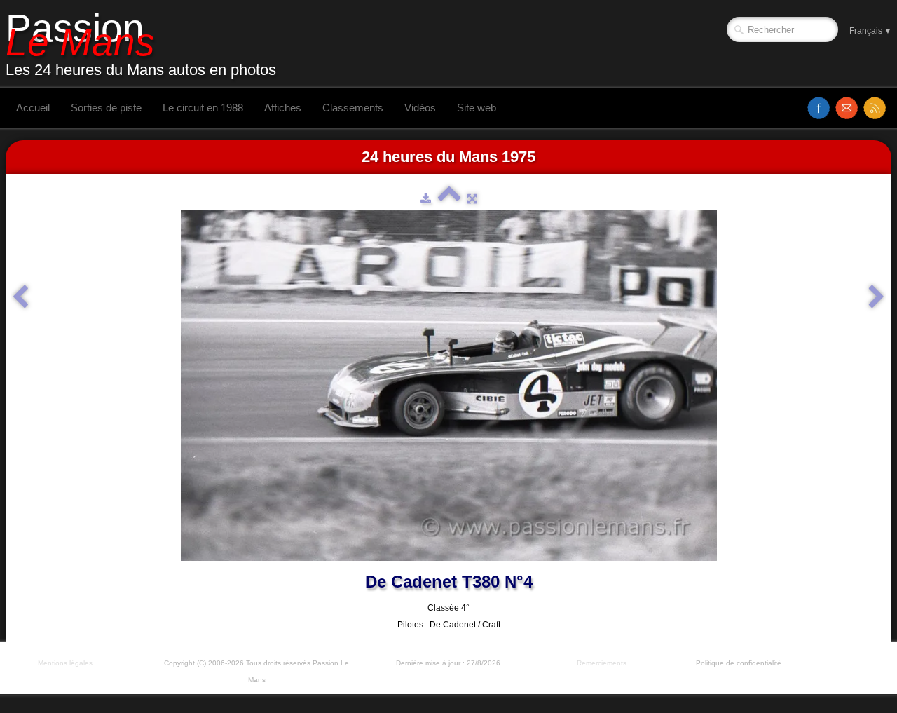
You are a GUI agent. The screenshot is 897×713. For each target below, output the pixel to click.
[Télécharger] (425, 198)
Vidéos (420, 108)
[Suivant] (877, 297)
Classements (352, 108)
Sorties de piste (106, 108)
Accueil (33, 108)
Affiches (282, 108)
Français (870, 31)
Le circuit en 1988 (203, 108)
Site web (476, 108)
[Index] (449, 198)
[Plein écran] (472, 198)
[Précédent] (20, 297)
